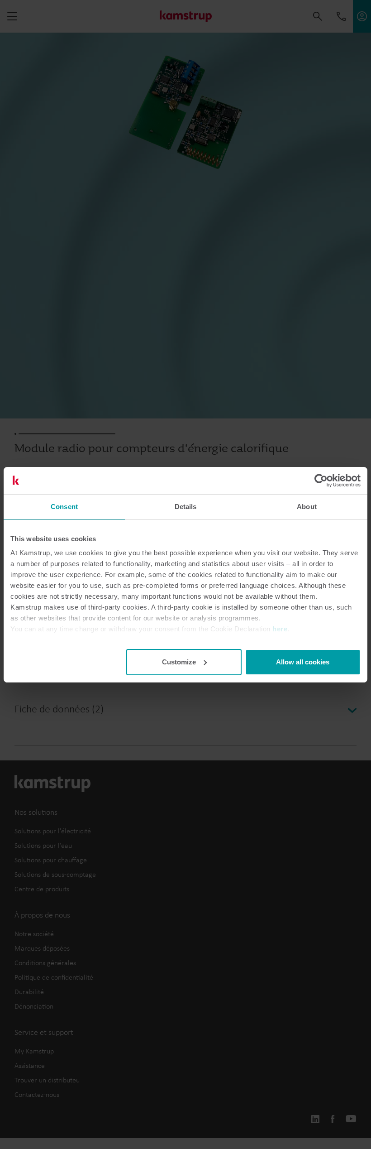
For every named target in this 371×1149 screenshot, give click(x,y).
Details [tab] (186, 506)
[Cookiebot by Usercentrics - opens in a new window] (321, 480)
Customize (179, 662)
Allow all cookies (302, 662)
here (279, 629)
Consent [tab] (64, 506)
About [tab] (307, 506)
